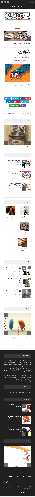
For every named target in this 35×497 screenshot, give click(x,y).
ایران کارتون (15, 58)
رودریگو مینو (23, 248)
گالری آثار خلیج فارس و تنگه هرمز (22, 43)
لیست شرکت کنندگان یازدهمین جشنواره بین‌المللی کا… (13, 406)
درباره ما (17, 493)
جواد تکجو (24, 217)
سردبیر (12, 493)
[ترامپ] (19, 456)
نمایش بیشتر (17, 196)
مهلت (20, 164)
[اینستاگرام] (1, 2)
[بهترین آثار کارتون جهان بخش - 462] (26, 270)
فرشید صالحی (10, 217)
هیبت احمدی (11, 113)
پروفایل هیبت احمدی (22, 90)
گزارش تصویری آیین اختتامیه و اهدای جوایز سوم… (20, 7)
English (23, 493)
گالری (20, 271)
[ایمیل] (5, 2)
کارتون (22, 58)
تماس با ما (6, 493)
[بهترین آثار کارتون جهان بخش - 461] (26, 282)
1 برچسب (17, 60)
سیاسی (9, 476)
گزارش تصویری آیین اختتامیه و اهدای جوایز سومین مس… (13, 429)
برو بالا (8, 482)
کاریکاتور (16, 476)
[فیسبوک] (10, 2)
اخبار (20, 409)
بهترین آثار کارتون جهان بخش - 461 (13, 279)
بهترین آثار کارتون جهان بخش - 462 (13, 268)
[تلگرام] (8, 2)
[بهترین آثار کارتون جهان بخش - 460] (26, 293)
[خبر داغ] (17, 135)
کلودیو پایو (24, 233)
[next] (29, 39)
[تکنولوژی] (17, 73)
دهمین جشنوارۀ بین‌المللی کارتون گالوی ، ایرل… (14, 161)
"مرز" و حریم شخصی (28, 337)
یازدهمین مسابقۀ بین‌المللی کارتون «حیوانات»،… (14, 173)
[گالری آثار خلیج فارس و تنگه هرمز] (17, 36)
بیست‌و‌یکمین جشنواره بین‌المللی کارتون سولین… (14, 184)
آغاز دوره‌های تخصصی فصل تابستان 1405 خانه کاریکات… (14, 417)
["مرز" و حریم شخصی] (19, 324)
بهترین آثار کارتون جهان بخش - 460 (13, 291)
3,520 (14, 337)
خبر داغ (29, 147)
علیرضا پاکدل (30, 469)
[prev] (6, 39)
